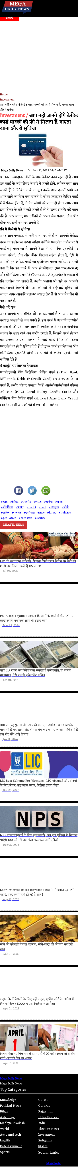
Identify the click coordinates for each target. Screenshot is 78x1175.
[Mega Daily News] (17, 14)
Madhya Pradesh (12, 1123)
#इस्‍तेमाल (29, 512)
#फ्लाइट (16, 512)
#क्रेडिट (14, 501)
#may (41, 512)
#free (12, 518)
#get (4, 518)
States (43, 1146)
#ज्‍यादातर (54, 507)
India (42, 1123)
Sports (5, 1152)
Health (5, 1140)
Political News (10, 1106)
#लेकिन (5, 512)
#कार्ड (4, 501)
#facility (40, 518)
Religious (45, 1140)
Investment (7, 99)
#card (42, 507)
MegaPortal (53, 1163)
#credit (31, 507)
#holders (65, 512)
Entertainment (11, 1146)
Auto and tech (10, 1135)
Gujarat (44, 1106)
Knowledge (8, 1100)
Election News (48, 1129)
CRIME (43, 1100)
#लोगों (65, 507)
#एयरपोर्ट (26, 501)
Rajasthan (45, 1111)
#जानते (59, 501)
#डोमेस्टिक (7, 507)
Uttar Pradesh (48, 1117)
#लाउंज (37, 501)
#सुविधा (48, 501)
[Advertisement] (39, 62)
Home (4, 94)
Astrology (7, 1117)
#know (51, 512)
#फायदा (20, 507)
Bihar (4, 1111)
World (4, 1129)
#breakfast (25, 518)
